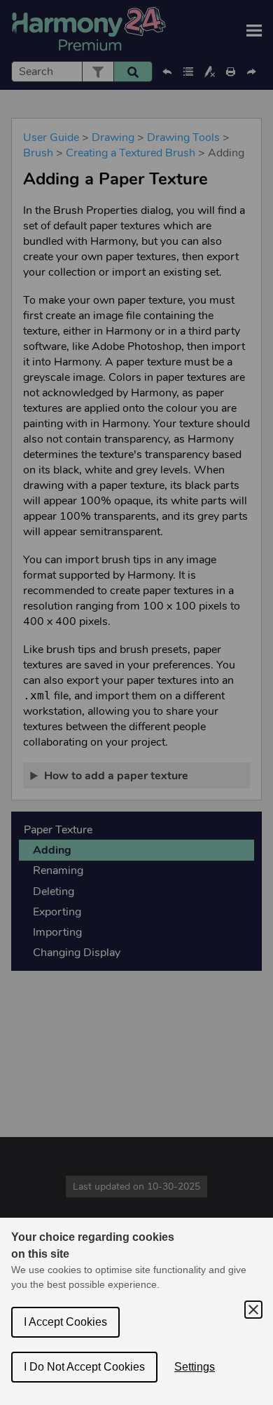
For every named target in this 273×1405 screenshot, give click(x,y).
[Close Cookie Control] (253, 1309)
